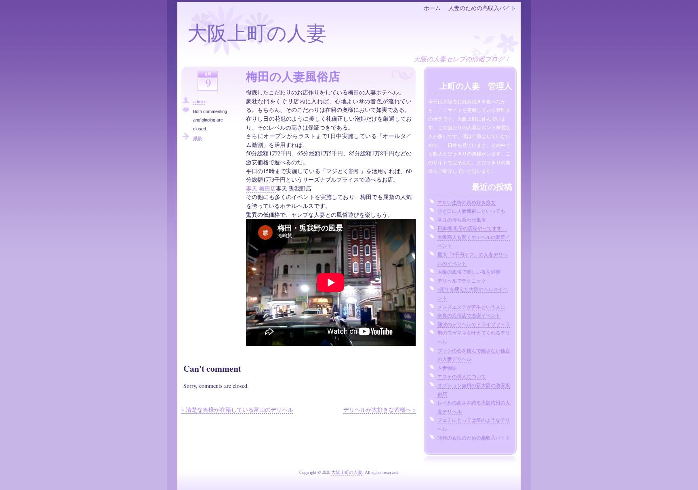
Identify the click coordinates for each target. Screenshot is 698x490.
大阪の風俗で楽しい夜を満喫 (468, 272)
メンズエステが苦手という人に (471, 307)
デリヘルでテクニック (461, 281)
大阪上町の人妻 (256, 32)
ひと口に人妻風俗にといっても (471, 211)
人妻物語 (447, 368)
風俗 (197, 138)
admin (199, 101)
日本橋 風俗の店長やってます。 (472, 228)
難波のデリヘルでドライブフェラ (473, 324)
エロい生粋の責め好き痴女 (466, 202)
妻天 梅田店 (261, 188)
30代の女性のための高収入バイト (473, 438)
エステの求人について (461, 376)
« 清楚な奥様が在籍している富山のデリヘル (237, 409)
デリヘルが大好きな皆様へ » (379, 409)
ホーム (432, 8)
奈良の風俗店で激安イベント (468, 315)
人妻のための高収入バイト (482, 8)
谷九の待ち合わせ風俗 (461, 220)
